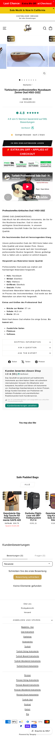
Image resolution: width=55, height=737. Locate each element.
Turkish (27, 646)
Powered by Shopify (27, 734)
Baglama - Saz (27, 627)
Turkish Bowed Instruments (27, 656)
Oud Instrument (27, 632)
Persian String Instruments (27, 680)
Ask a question (27, 348)
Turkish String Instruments (27, 651)
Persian (27, 675)
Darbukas (27, 637)
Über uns (27, 604)
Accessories (27, 642)
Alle (27, 485)
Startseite (27, 85)
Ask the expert (27, 353)
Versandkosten (29, 102)
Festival (27, 704)
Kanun (27, 709)
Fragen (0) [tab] (40, 555)
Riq (27, 714)
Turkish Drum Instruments (27, 666)
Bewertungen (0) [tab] (15, 555)
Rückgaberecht (27, 608)
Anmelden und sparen (27, 620)
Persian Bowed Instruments (27, 685)
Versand (27, 612)
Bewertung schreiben (27, 577)
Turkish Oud (27, 700)
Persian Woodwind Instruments (27, 690)
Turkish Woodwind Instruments (27, 661)
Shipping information (27, 342)
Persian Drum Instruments (27, 695)
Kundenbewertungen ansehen (22, 405)
